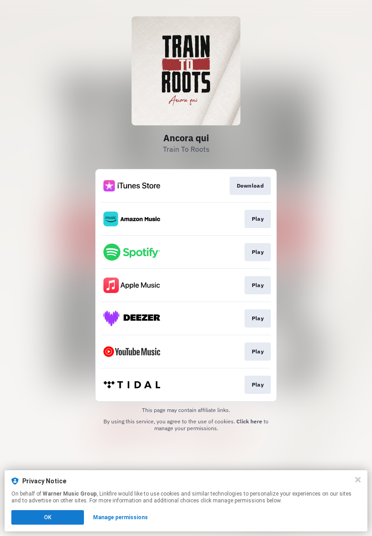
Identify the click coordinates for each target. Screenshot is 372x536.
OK (47, 517)
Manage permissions (120, 517)
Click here (249, 421)
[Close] (358, 479)
